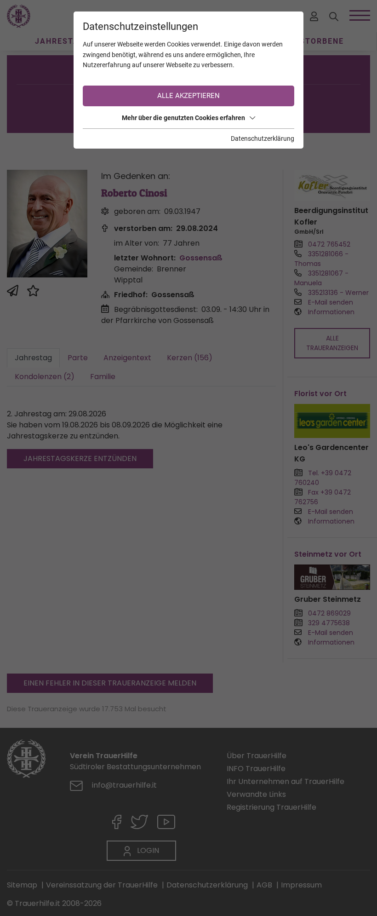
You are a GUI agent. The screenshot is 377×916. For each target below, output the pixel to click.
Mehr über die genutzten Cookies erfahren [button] (183, 117)
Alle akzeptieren (188, 96)
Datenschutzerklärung (262, 138)
